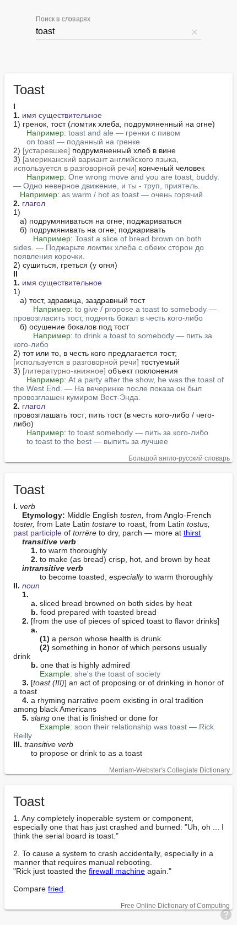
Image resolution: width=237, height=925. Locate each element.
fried (55, 888)
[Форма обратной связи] (226, 914)
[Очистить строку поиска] (194, 31)
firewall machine (117, 871)
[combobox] (112, 31)
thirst (192, 532)
